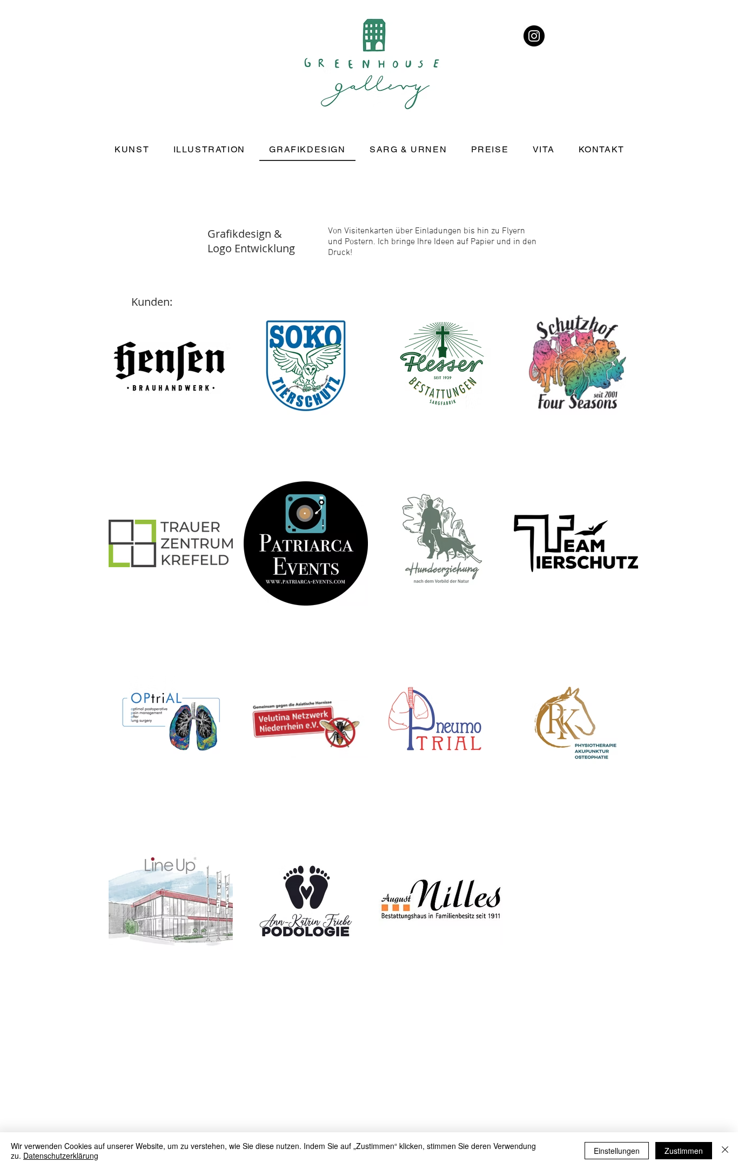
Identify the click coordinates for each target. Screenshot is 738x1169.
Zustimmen (684, 1150)
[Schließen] (725, 1150)
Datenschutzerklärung (60, 1155)
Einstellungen (617, 1150)
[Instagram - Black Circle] (534, 35)
